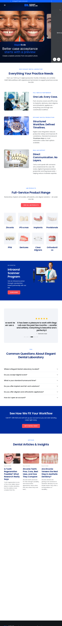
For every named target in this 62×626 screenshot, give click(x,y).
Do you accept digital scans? (15, 375)
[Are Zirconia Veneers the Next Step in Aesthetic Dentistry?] (50, 458)
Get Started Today (31, 426)
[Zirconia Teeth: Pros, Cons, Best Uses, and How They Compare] (31, 458)
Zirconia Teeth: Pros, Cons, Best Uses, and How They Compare (30, 473)
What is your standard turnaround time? (20, 380)
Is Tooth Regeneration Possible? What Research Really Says (12, 474)
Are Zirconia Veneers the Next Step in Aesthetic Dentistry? (50, 473)
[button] (14, 292)
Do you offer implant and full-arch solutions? (21, 386)
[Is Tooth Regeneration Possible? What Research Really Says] (12, 458)
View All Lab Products (31, 205)
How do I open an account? (15, 397)
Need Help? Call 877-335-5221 (22, 1)
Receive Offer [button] (20, 43)
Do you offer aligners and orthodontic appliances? (24, 392)
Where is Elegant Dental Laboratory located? (21, 369)
